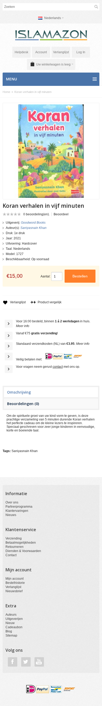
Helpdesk (21, 52)
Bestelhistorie (15, 583)
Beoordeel (61, 214)
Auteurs (10, 614)
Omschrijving (19, 392)
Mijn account (14, 578)
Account (41, 52)
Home (6, 91)
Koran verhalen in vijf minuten (33, 91)
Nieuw (10, 623)
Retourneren (14, 547)
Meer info (22, 326)
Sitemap (11, 635)
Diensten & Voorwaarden (23, 551)
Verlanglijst (61, 52)
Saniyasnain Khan (25, 451)
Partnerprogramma (18, 506)
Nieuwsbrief (13, 591)
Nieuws (10, 515)
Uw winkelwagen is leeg (53, 64)
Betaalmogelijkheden (20, 542)
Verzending (13, 538)
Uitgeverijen (14, 619)
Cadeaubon (13, 627)
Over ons (11, 502)
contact (58, 367)
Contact (10, 555)
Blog (8, 631)
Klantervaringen (16, 511)
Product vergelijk (49, 302)
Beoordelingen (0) (23, 403)
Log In (80, 52)
